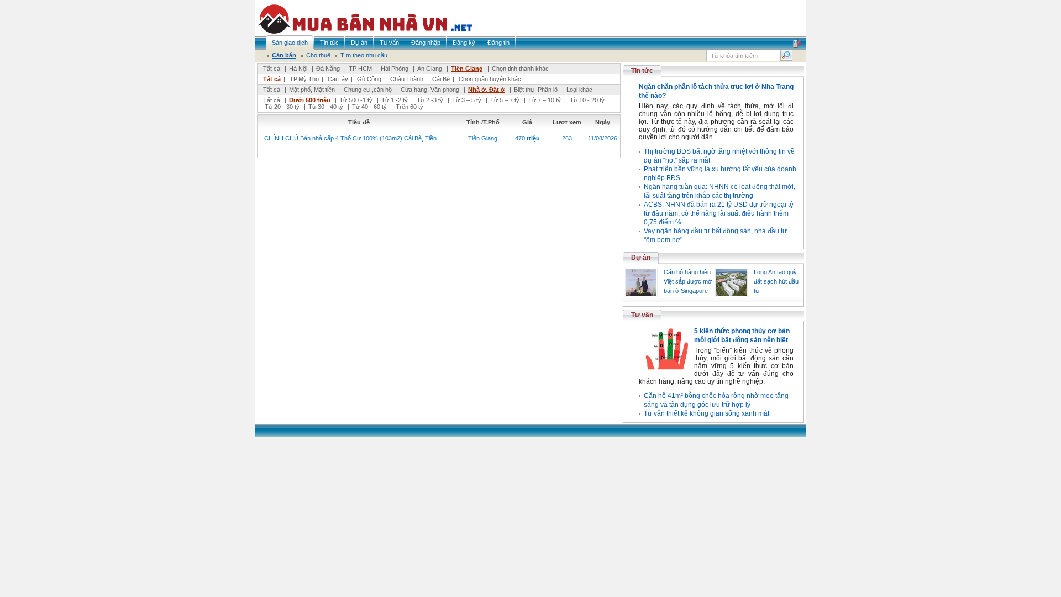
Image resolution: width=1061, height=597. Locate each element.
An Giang (429, 68)
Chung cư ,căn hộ (368, 89)
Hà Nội (298, 68)
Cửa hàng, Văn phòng (430, 89)
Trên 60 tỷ (409, 106)
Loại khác (579, 89)
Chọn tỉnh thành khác (520, 68)
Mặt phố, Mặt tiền (312, 89)
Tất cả (271, 68)
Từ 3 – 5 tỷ (466, 100)
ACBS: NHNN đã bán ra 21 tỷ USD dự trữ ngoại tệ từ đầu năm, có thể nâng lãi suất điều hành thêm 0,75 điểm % (719, 213)
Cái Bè (441, 79)
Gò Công (369, 79)
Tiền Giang (467, 68)
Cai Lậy (338, 79)
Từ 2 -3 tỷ (430, 100)
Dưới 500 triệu (309, 100)
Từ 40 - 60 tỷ (369, 106)
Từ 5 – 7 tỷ (504, 100)
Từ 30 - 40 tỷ (325, 106)
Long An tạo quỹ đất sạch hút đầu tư (776, 281)
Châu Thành (406, 79)
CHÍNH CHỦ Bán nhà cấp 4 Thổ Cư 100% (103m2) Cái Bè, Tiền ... (353, 138)
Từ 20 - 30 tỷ (282, 106)
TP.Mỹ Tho (304, 79)
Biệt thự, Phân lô (536, 89)
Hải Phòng (394, 68)
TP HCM (360, 68)
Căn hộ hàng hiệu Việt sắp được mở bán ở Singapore (688, 281)
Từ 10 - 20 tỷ (587, 100)
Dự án (640, 257)
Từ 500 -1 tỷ (355, 100)
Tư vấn (642, 315)
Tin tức (642, 71)
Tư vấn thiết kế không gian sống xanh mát (706, 413)
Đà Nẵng (328, 68)
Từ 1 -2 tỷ (394, 100)
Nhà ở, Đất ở (486, 89)
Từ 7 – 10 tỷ (544, 100)
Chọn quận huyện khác (490, 79)
